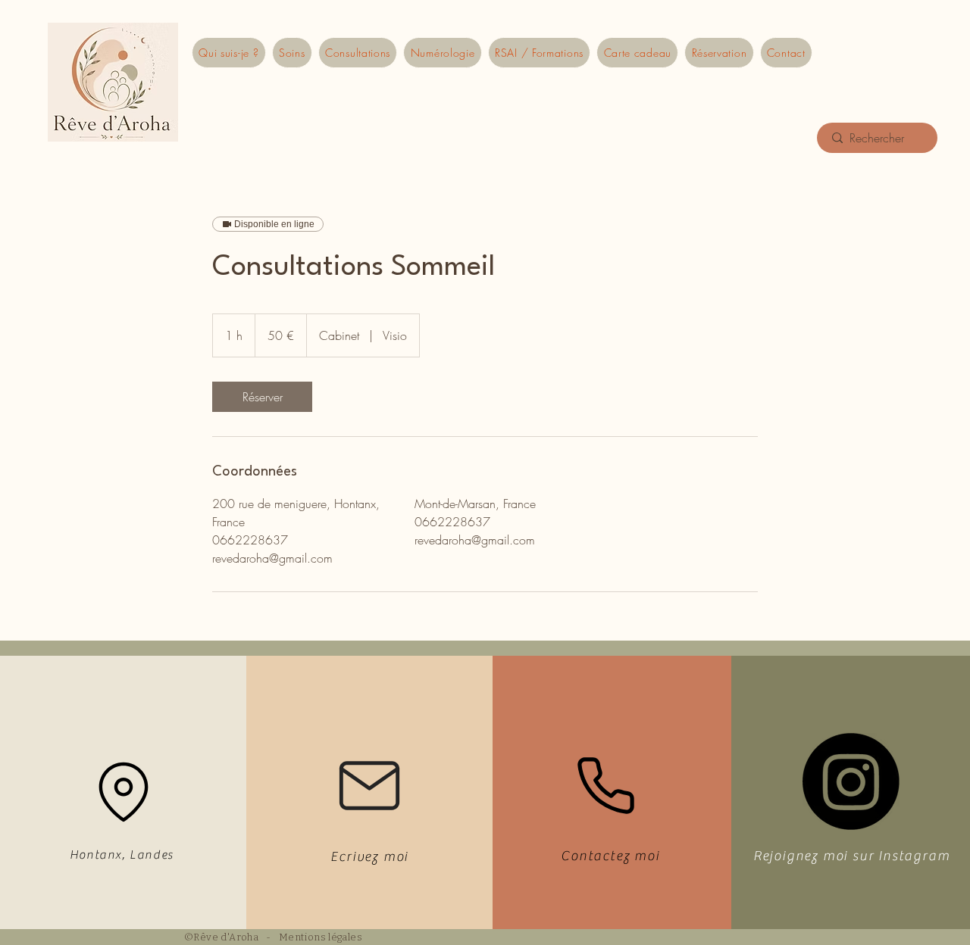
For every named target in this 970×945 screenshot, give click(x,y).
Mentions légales (320, 937)
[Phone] (606, 785)
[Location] (123, 791)
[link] (262, 397)
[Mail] (369, 785)
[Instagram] (851, 781)
